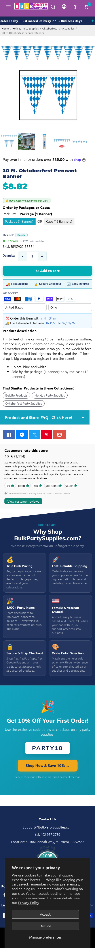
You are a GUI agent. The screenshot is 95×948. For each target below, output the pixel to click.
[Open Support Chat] (75, 6)
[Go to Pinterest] (46, 434)
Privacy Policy (28, 902)
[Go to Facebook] (9, 434)
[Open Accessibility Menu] (64, 6)
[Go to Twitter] (34, 434)
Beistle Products (16, 395)
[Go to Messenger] (22, 434)
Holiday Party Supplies (25, 28)
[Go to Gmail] (59, 434)
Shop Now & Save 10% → (48, 765)
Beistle (21, 235)
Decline (45, 925)
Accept (45, 914)
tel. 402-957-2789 (47, 834)
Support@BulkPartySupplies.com (47, 827)
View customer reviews (23, 501)
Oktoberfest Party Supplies (58, 28)
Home (5, 28)
